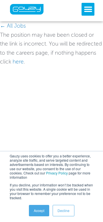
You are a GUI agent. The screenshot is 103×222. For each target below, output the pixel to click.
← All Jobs (13, 25)
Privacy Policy (57, 172)
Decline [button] (64, 210)
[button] (88, 9)
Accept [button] (39, 210)
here (18, 61)
